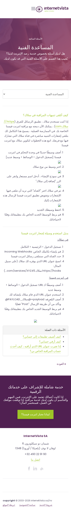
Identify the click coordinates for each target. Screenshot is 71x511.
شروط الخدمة (46, 504)
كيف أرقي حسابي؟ (50, 341)
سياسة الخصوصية (27, 504)
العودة (61, 364)
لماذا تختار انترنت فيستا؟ (35, 414)
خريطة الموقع (9, 504)
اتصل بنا (35, 460)
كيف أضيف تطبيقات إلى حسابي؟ (42, 337)
